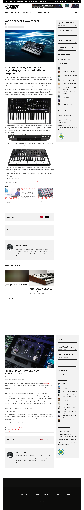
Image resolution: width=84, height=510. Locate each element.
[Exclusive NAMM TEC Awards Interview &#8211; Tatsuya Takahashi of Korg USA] (12, 192)
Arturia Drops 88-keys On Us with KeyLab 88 (41, 289)
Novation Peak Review (65, 47)
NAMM (40, 12)
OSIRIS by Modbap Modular (65, 119)
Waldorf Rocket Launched (15, 288)
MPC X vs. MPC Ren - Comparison (70, 75)
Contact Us (38, 1)
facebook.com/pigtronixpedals (16, 427)
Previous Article (15, 228)
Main (64, 68)
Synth (6, 207)
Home (6, 1)
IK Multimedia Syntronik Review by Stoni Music (66, 40)
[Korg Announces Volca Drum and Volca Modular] (29, 194)
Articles (33, 12)
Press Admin (33, 291)
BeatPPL (47, 12)
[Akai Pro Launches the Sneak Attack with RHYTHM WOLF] (45, 192)
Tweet (46, 439)
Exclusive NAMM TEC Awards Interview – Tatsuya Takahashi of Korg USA (12, 198)
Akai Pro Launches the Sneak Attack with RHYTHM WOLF (45, 198)
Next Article (44, 228)
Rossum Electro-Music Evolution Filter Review (66, 31)
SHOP (44, 1)
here (14, 408)
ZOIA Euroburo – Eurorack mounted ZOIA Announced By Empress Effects (39, 231)
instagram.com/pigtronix (15, 429)
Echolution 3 (46, 383)
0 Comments (14, 379)
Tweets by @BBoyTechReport (64, 59)
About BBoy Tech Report (16, 1)
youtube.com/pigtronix (14, 431)
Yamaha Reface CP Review (68, 104)
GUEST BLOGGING (29, 1)
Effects (6, 379)
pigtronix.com (12, 426)
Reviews (25, 12)
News (7, 12)
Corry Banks (11, 23)
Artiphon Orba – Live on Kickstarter (19, 230)
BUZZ (76, 12)
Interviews (15, 12)
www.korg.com (37, 181)
